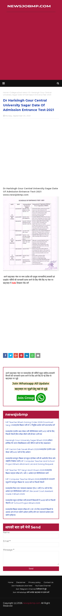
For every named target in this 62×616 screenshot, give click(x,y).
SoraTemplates (21, 612)
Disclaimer (20, 582)
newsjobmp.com (31, 603)
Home (10, 582)
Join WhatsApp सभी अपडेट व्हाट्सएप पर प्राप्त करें (31, 592)
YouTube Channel (43, 585)
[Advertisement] (31, 46)
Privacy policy (34, 582)
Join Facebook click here (21, 585)
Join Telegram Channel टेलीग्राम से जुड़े (31, 589)
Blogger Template (49, 612)
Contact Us (48, 582)
